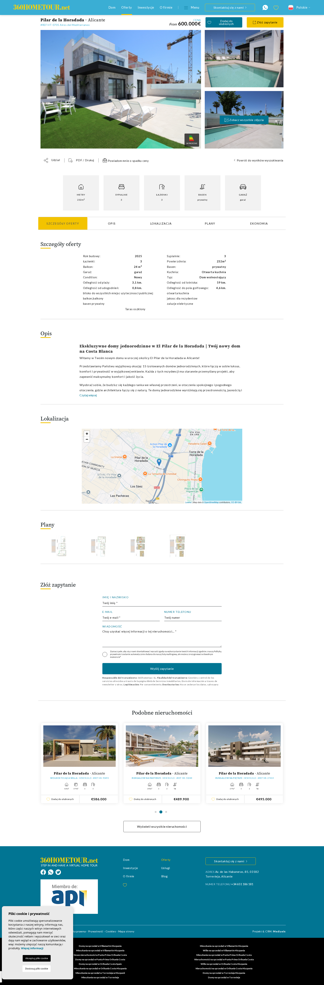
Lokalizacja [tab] (161, 223)
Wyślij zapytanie (162, 668)
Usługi (165, 868)
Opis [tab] (112, 223)
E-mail (107, 611)
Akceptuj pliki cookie (36, 958)
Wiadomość (112, 626)
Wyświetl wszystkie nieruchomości (162, 826)
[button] (51, 160)
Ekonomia (259, 223)
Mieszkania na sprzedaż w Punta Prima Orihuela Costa (224, 955)
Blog (164, 876)
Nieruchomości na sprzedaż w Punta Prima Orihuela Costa (224, 959)
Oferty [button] (126, 7)
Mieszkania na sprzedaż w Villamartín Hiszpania (224, 946)
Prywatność (95, 931)
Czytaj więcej (88, 395)
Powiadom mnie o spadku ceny (128, 160)
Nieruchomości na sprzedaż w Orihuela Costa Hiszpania (224, 968)
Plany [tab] (210, 223)
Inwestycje (146, 7)
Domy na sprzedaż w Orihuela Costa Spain (100, 964)
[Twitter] (58, 872)
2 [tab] (161, 812)
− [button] (87, 439)
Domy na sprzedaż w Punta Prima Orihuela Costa (100, 959)
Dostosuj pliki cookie (36, 968)
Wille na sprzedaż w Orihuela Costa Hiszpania (224, 964)
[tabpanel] (79, 763)
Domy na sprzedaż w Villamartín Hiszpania (100, 946)
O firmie (166, 7)
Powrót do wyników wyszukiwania (260, 160)
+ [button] (87, 433)
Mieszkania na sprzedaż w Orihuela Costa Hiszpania (100, 968)
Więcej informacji (32, 948)
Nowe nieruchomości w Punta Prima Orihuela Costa (100, 955)
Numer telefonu (177, 611)
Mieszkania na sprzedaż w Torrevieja (100, 977)
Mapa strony (126, 931)
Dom (112, 7)
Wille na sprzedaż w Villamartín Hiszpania (224, 950)
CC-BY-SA (236, 502)
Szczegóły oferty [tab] (62, 223)
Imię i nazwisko (115, 597)
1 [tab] (156, 812)
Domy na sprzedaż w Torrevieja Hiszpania (224, 973)
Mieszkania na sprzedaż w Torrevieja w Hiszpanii (100, 973)
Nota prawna (77, 931)
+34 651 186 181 (242, 884)
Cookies (111, 931)
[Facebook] (44, 872)
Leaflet (188, 502)
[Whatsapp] (52, 872)
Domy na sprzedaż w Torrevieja (224, 977)
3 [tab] (166, 811)
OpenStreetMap (211, 502)
